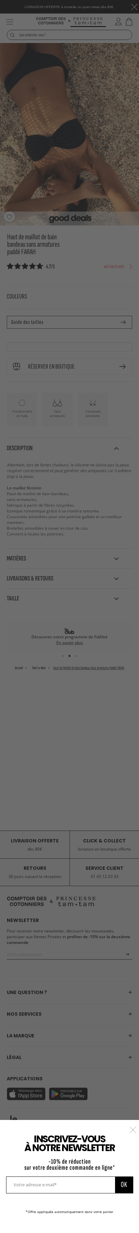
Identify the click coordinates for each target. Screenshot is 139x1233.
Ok (124, 1184)
